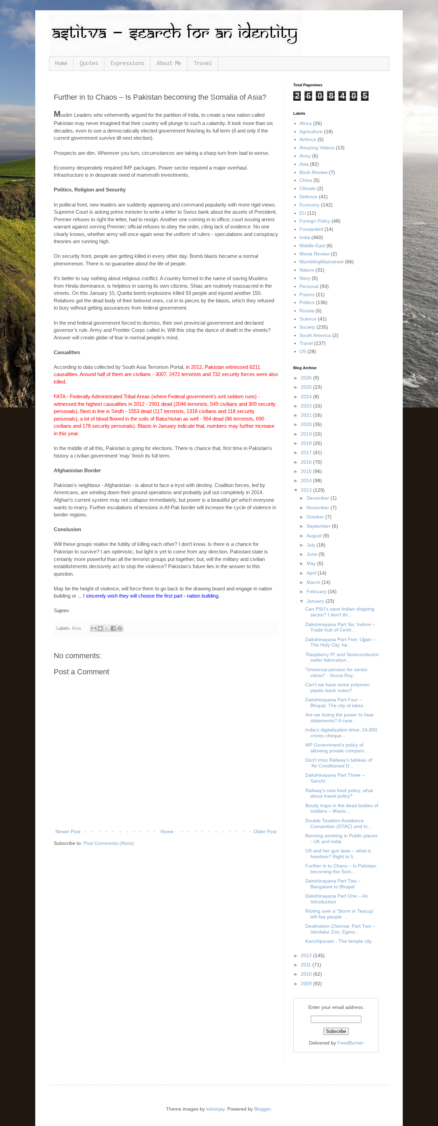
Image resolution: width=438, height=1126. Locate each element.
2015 (307, 471)
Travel (203, 63)
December (319, 498)
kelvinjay (215, 1109)
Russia (306, 310)
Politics (306, 302)
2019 (307, 434)
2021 (307, 415)
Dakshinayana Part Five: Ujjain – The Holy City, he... (340, 642)
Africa (305, 123)
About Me (169, 63)
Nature (306, 270)
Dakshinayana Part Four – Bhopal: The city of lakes (334, 702)
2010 (307, 974)
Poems (306, 294)
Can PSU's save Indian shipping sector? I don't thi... (339, 611)
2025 (307, 387)
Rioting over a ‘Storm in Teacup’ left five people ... (339, 913)
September (319, 526)
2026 (307, 377)
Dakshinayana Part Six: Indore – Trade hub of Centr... (340, 627)
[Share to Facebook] (113, 628)
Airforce (307, 139)
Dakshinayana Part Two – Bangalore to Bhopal (333, 883)
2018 (307, 443)
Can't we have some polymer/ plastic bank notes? (337, 687)
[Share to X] (106, 628)
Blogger (262, 1109)
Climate (307, 188)
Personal (309, 286)
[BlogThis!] (100, 628)
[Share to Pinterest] (119, 628)
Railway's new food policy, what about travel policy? (339, 793)
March (314, 582)
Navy (304, 278)
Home (61, 63)
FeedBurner (350, 1043)
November (319, 507)
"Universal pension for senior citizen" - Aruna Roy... (336, 672)
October (316, 517)
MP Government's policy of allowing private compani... (336, 747)
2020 (307, 424)
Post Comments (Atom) (108, 843)
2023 (307, 406)
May (312, 563)
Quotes (89, 63)
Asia (76, 628)
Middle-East (312, 245)
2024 (307, 396)
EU (302, 213)
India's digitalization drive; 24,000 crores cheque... (341, 732)
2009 (307, 983)
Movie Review (314, 254)
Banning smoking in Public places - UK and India (341, 838)
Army (305, 156)
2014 (307, 480)
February (317, 591)
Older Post (265, 831)
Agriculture (311, 131)
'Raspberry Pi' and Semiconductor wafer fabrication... (342, 657)
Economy (309, 205)
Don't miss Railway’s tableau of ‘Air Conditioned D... (338, 762)
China (305, 180)
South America (315, 335)
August (315, 535)
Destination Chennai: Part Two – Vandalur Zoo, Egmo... (340, 929)
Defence (308, 196)
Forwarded (311, 229)
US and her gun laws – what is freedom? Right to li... (338, 853)
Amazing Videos (316, 147)
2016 (307, 462)
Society (307, 327)
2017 (307, 452)
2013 (307, 490)
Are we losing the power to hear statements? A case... (339, 717)
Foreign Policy (314, 221)
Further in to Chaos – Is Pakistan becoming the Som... (340, 868)
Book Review (313, 172)
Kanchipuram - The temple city (338, 941)
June (313, 554)
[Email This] (93, 628)
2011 (306, 964)
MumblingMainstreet (321, 261)
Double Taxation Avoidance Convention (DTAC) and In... (338, 823)
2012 (307, 955)
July (312, 545)
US (302, 351)
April (312, 573)
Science (308, 319)
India (304, 237)
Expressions (127, 63)
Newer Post (67, 831)
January (316, 601)
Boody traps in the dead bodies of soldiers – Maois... (341, 808)
